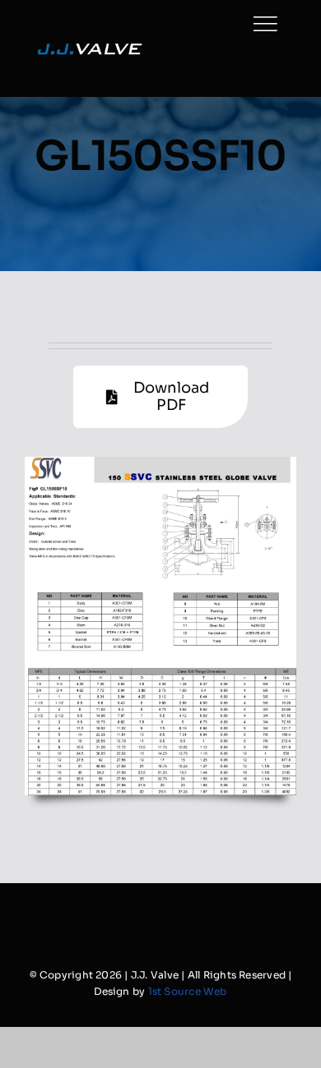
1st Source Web (187, 991)
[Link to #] (265, 23)
